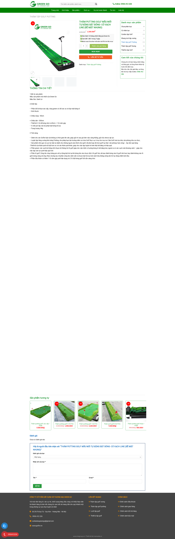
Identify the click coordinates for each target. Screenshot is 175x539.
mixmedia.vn (98, 536)
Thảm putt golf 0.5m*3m (112, 424)
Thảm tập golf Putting (42, 16)
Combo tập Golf (126, 34)
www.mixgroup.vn (79, 536)
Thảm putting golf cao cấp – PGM (40, 425)
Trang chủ (55, 10)
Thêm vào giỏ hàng (99, 46)
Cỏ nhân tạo (125, 30)
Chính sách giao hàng (127, 506)
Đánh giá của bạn (38, 453)
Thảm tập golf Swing (128, 46)
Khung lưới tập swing (128, 38)
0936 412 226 (37, 516)
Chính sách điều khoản (127, 502)
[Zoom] (32, 73)
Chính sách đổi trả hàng (128, 511)
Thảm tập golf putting (98, 506)
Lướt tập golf (95, 511)
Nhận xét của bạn (39, 462)
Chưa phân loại (126, 27)
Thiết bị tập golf (96, 516)
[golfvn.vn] (42, 4)
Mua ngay (96, 51)
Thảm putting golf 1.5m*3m (88, 424)
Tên (35, 478)
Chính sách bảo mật (127, 516)
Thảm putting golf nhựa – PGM (136, 425)
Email (91, 478)
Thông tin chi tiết (41, 88)
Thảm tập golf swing (97, 502)
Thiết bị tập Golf (127, 50)
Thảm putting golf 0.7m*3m (64, 424)
